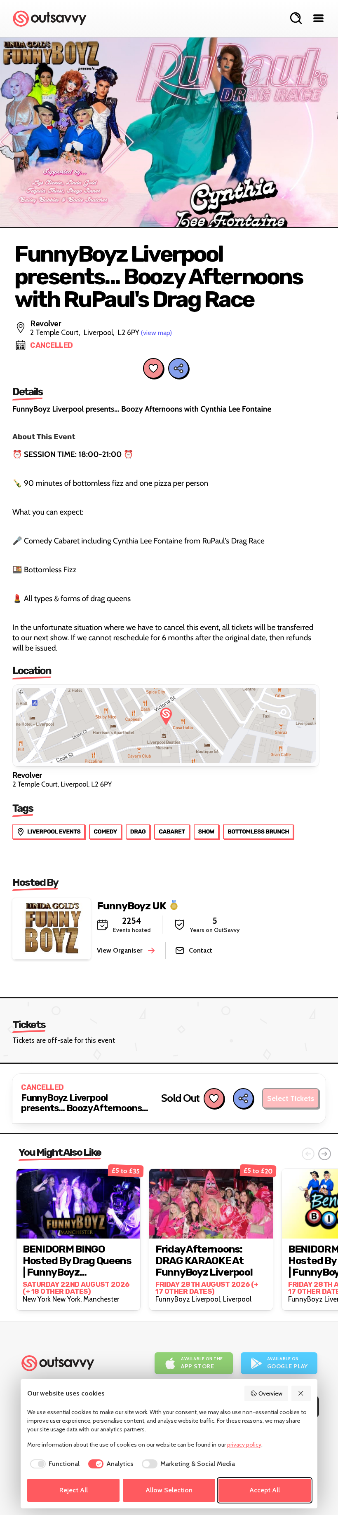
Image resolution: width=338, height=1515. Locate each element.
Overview (270, 1393)
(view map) (156, 333)
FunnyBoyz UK (131, 905)
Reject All (73, 1490)
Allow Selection (169, 1490)
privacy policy (244, 1444)
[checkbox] (53, 1464)
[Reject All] (301, 1393)
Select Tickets (290, 1098)
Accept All (264, 1490)
